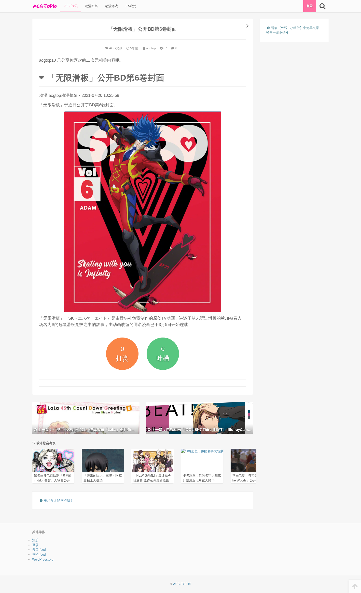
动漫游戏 (111, 6)
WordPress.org (42, 559)
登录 (309, 6)
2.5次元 (130, 6)
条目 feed (39, 549)
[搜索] (322, 6)
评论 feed (39, 554)
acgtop (150, 48)
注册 (35, 540)
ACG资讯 (70, 6)
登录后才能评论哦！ (58, 500)
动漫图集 (91, 6)
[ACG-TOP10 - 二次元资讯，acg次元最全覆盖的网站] (44, 6)
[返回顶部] (354, 586)
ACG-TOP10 (182, 584)
